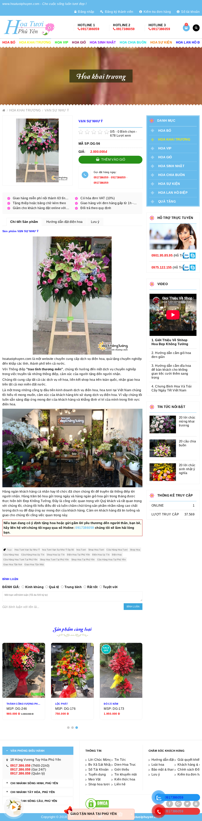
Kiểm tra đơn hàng (157, 11)
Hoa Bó (8, 42)
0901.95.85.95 (162, 255)
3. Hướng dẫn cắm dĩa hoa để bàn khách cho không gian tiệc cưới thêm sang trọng (171, 371)
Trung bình (73, 587)
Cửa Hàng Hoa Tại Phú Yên (111, 559)
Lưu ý (156, 774)
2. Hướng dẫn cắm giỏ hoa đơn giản (171, 355)
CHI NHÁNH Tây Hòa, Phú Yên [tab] (32, 792)
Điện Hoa (117, 554)
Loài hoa (158, 764)
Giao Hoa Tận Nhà (34, 564)
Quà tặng (167, 201)
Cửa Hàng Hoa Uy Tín (32, 554)
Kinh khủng (34, 587)
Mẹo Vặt (94, 779)
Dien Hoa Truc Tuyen (130, 764)
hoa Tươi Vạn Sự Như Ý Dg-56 (58, 550)
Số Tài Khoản (98, 769)
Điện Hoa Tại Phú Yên (78, 554)
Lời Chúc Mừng (99, 759)
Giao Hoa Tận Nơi (12, 564)
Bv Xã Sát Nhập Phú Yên (107, 764)
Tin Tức (120, 759)
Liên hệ (119, 784)
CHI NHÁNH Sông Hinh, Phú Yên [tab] (34, 783)
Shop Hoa (135, 550)
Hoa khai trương (35, 42)
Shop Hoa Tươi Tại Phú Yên (54, 559)
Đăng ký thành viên (118, 11)
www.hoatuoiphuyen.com (20, 4)
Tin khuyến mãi (125, 774)
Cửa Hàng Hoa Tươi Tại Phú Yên (20, 559)
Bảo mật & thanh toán (167, 769)
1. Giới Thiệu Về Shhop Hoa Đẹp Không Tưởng (170, 342)
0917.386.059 (20, 765)
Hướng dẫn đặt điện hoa (170, 759)
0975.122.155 (162, 267)
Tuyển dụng (97, 774)
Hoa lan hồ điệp (173, 192)
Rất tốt (92, 587)
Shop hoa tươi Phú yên (105, 784)
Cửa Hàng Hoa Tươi (117, 550)
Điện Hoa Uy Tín (100, 554)
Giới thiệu (121, 769)
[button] (68, 727)
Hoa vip (61, 42)
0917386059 (90, 29)
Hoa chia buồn (133, 42)
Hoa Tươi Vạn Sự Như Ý (27, 550)
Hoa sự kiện (161, 42)
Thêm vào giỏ (112, 159)
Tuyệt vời (110, 587)
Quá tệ (54, 587)
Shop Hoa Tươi (96, 550)
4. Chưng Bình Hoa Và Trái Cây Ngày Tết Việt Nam (172, 388)
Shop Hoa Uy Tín (56, 554)
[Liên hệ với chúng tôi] (186, 255)
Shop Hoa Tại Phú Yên (83, 559)
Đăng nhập (85, 11)
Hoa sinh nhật (103, 42)
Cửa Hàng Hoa (11, 554)
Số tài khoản (190, 11)
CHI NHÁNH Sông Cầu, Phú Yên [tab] (33, 800)
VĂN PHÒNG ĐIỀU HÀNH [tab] (27, 750)
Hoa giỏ (79, 42)
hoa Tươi (81, 550)
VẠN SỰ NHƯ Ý (57, 110)
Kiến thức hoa (124, 779)
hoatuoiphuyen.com (145, 817)
